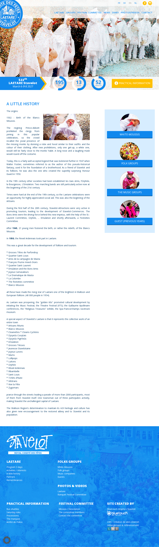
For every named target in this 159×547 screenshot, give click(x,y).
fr (119, 3)
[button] (7, 540)
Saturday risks (13, 512)
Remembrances (14, 480)
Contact (146, 12)
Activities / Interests (16, 470)
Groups (70, 12)
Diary (115, 12)
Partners (11, 476)
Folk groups (129, 163)
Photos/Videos (130, 12)
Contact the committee (70, 515)
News (107, 12)
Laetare (59, 12)
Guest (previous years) (130, 221)
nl (135, 3)
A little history (13, 473)
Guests (61, 476)
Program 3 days (15, 467)
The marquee (13, 518)
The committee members (71, 512)
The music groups (130, 192)
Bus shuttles (13, 509)
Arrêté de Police (15, 522)
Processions (13, 515)
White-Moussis (130, 134)
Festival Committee (89, 12)
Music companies (66, 473)
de (124, 3)
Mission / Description (69, 509)
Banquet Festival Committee (72, 494)
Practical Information (134, 83)
